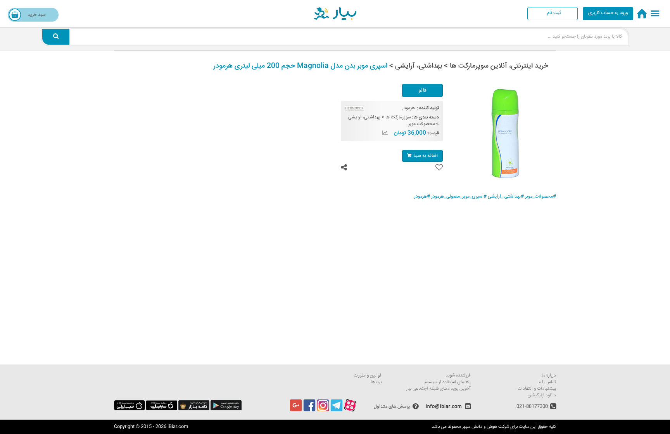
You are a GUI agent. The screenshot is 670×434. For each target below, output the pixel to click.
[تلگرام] (336, 410)
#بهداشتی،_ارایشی (506, 196)
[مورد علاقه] (439, 167)
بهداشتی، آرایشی (364, 117)
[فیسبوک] (309, 410)
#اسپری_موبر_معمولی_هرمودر (459, 196)
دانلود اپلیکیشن (542, 395)
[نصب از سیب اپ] (161, 409)
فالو (422, 90)
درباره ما (549, 375)
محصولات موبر (421, 124)
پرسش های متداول (392, 406)
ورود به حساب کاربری (608, 13)
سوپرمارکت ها (398, 117)
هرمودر (408, 108)
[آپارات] (350, 410)
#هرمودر (422, 196)
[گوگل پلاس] (296, 410)
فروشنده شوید (458, 375)
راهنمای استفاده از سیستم (448, 382)
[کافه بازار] (193, 409)
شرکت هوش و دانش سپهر (485, 427)
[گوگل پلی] (226, 409)
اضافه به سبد (425, 156)
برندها (376, 382)
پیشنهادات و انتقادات (537, 388)
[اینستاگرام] (323, 410)
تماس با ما (546, 382)
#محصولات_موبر (540, 196)
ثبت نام (554, 13)
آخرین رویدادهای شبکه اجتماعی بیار (438, 388)
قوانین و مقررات (368, 375)
